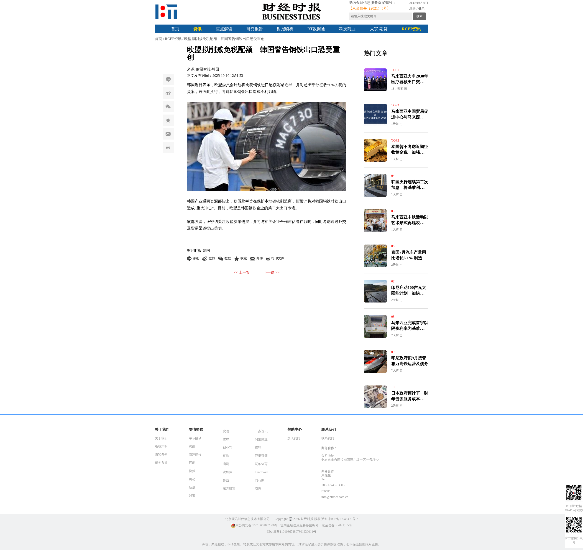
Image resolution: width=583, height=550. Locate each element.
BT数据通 (316, 29)
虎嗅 (226, 431)
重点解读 (224, 29)
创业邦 (227, 447)
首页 (175, 29)
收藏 (168, 120)
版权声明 (161, 446)
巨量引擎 (261, 456)
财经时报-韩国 (207, 69)
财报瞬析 (285, 29)
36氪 (192, 495)
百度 (192, 463)
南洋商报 (195, 454)
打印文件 (168, 147)
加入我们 (293, 438)
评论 (168, 79)
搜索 (419, 16)
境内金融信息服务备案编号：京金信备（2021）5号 (316, 525)
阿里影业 (261, 439)
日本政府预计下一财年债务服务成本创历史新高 (409, 399)
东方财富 (229, 488)
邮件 (168, 134)
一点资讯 (261, 431)
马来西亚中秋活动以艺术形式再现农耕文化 (409, 223)
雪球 (226, 439)
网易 (192, 479)
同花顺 (259, 480)
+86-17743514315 (333, 485)
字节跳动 (195, 438)
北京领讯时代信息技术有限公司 (247, 519)
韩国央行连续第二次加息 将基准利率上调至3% (409, 187)
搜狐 (192, 471)
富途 (226, 456)
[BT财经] (166, 11)
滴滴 (226, 464)
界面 (226, 480)
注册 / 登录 (417, 8)
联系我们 (327, 438)
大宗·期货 (379, 29)
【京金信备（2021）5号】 (370, 8)
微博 (168, 93)
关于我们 (161, 438)
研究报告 (254, 29)
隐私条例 (161, 454)
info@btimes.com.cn (334, 497)
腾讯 (192, 446)
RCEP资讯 (411, 29)
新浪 (192, 487)
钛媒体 (227, 472)
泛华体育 (261, 464)
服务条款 (161, 463)
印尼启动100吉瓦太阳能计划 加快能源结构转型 (409, 293)
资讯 (197, 29)
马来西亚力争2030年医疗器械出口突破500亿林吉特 (409, 82)
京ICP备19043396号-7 (343, 519)
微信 (168, 106)
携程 (258, 447)
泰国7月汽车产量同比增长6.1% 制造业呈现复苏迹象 (408, 258)
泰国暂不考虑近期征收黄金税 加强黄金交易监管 (409, 152)
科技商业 (347, 29)
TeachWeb (261, 472)
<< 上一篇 (242, 272)
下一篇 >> (271, 272)
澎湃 (258, 488)
